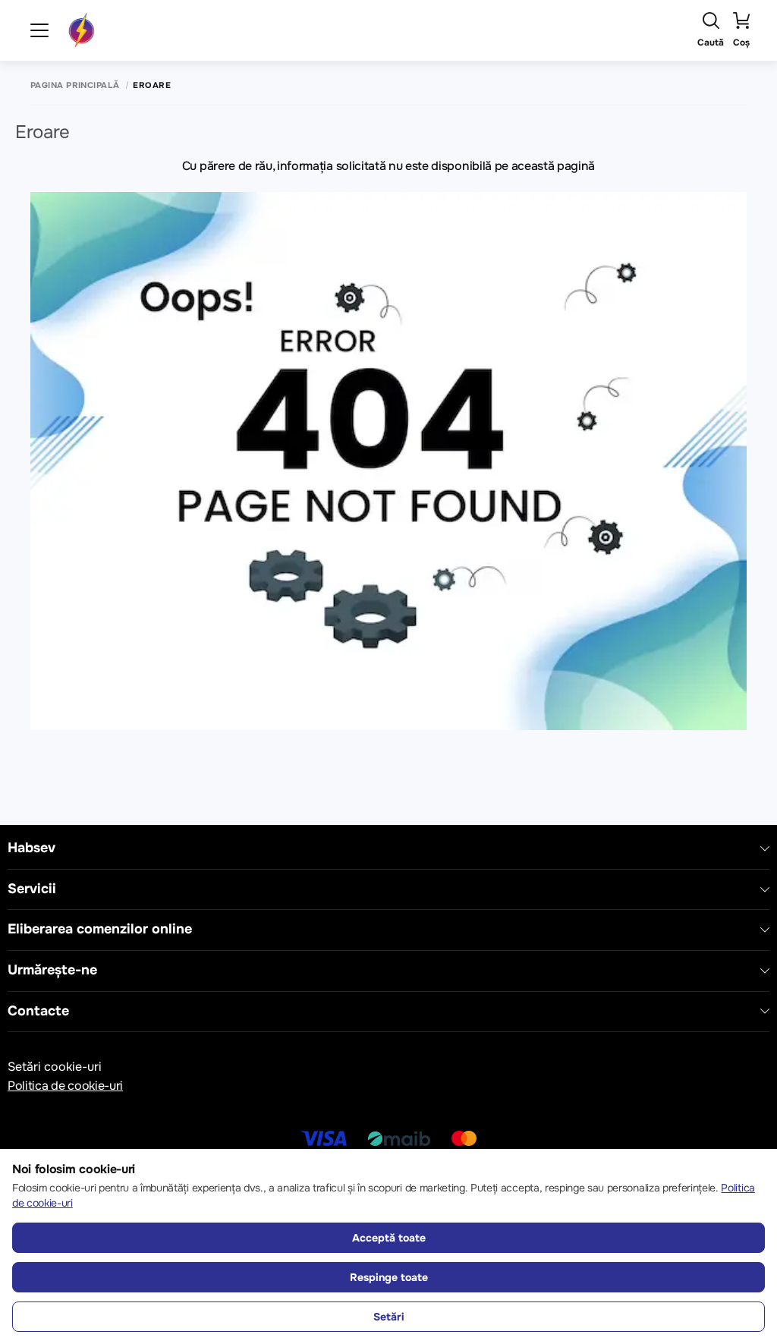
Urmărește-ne (52, 970)
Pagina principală (74, 85)
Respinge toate (389, 1277)
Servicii (32, 889)
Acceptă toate (389, 1238)
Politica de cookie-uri (65, 1086)
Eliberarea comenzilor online (100, 929)
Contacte (38, 1011)
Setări (388, 1317)
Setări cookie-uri (55, 1067)
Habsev (31, 848)
